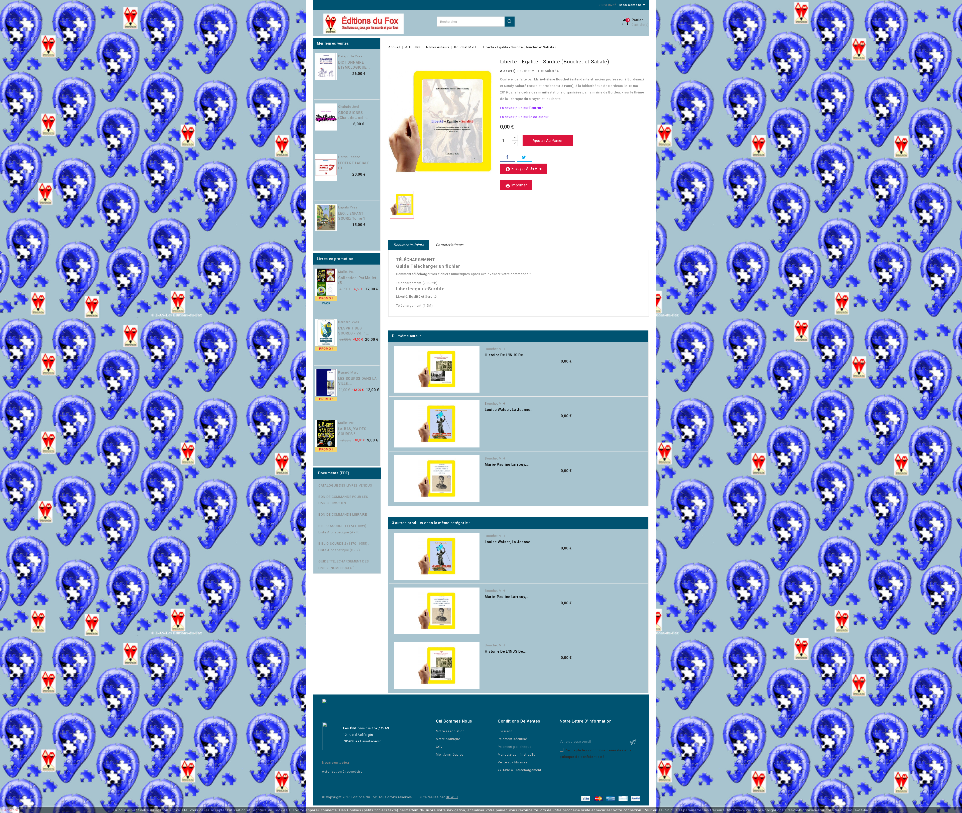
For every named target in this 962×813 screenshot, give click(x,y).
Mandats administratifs (516, 754)
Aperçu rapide (382, 58)
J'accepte (10, 810)
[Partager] (507, 157)
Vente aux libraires (512, 762)
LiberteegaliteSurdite (420, 288)
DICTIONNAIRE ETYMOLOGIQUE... (354, 64)
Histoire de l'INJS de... (506, 355)
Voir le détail (650, 361)
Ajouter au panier (382, 68)
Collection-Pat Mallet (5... (357, 280)
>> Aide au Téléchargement (519, 770)
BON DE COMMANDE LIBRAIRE (342, 514)
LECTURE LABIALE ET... (354, 165)
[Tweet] (524, 157)
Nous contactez (335, 762)
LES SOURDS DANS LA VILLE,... (357, 381)
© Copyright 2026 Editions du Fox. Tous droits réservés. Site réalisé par (384, 797)
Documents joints (409, 245)
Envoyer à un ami (523, 169)
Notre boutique (448, 739)
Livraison (505, 731)
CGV (439, 747)
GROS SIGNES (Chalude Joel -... (354, 115)
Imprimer (516, 185)
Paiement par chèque (514, 747)
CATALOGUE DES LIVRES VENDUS (345, 485)
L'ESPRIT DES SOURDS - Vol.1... (354, 330)
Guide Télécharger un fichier (428, 266)
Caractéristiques (449, 245)
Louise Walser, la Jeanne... (509, 410)
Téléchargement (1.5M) (414, 305)
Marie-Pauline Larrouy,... (507, 464)
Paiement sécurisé (512, 739)
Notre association (450, 731)
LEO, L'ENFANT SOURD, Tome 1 (351, 215)
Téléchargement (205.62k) (417, 283)
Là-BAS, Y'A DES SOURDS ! (352, 431)
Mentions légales (449, 754)
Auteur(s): (508, 71)
